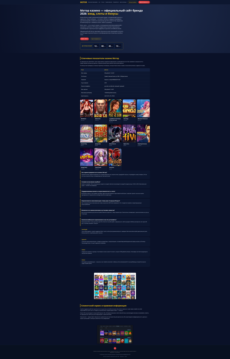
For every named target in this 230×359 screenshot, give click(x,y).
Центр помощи (123, 2)
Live (99, 2)
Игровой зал (116, 2)
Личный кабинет (133, 2)
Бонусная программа (93, 2)
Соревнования (108, 2)
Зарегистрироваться (144, 2)
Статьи (102, 2)
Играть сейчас (84, 38)
